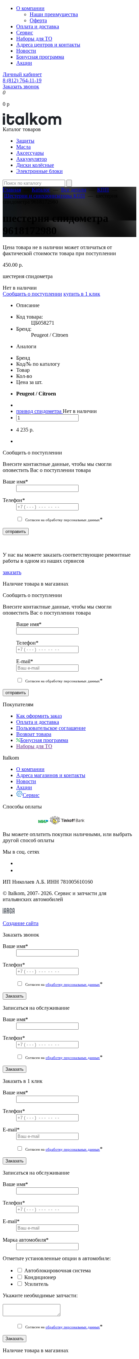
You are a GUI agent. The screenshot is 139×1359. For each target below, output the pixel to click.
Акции (24, 63)
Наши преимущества (54, 14)
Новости (26, 51)
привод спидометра (39, 411)
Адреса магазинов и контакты (50, 775)
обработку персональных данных (73, 984)
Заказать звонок (21, 86)
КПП (103, 190)
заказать (12, 572)
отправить (15, 531)
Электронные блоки (39, 171)
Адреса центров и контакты (48, 45)
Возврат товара (33, 734)
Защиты (25, 141)
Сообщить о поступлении (32, 294)
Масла (23, 147)
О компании (30, 8)
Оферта (38, 20)
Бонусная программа (40, 57)
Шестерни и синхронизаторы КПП (44, 196)
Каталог (41, 190)
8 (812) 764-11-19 (22, 80)
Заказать (14, 996)
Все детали (73, 190)
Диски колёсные (35, 165)
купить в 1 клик (81, 294)
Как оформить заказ (39, 716)
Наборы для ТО (34, 38)
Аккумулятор (31, 159)
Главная (12, 190)
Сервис (24, 32)
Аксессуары (30, 153)
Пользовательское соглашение (51, 728)
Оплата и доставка (37, 26)
